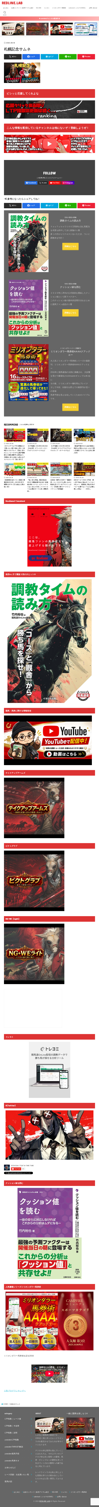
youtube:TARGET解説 (14, 1447)
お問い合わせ (93, 8)
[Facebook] (31, 183)
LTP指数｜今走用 (12, 1426)
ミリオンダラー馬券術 (59, 8)
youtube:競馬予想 (12, 1454)
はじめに (6, 8)
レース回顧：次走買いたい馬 (17, 1475)
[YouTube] (55, 183)
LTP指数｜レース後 (13, 1419)
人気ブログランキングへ (15, 1391)
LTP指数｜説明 (11, 1433)
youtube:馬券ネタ (12, 1461)
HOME (5, 1404)
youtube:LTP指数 (12, 1440)
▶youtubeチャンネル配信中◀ (49, 18)
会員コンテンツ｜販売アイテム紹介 (22, 8)
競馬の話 (8, 1481)
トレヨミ (47, 8)
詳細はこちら (70, 246)
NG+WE (38, 8)
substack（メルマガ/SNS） (77, 8)
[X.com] (43, 183)
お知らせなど (10, 1468)
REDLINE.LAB (12, 2)
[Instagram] (67, 183)
